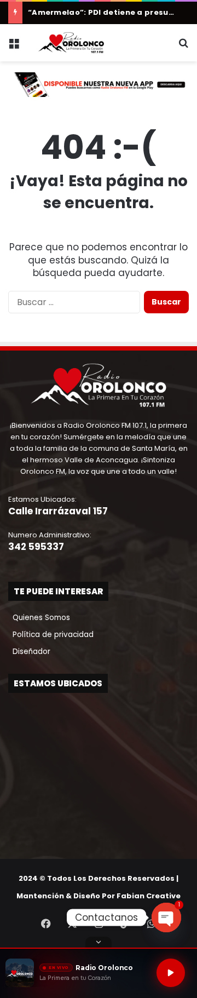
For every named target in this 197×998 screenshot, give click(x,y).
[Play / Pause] (171, 973)
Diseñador (29, 651)
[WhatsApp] (151, 923)
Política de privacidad (51, 634)
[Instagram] (98, 923)
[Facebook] (46, 923)
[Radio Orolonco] (71, 43)
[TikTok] (125, 923)
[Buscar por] (183, 47)
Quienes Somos (39, 617)
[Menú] (13, 47)
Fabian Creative (149, 896)
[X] (72, 923)
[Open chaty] (166, 917)
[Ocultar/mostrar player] (98, 942)
